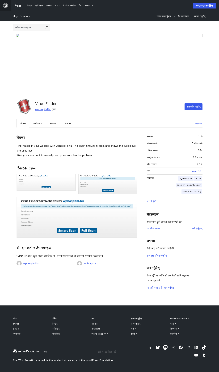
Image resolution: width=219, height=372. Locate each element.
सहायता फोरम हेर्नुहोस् (157, 255)
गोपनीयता (16, 333)
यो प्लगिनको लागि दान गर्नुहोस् (160, 287)
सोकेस (54, 318)
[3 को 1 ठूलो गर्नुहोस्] (71, 178)
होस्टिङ (16, 328)
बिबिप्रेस (175, 328)
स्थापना (53, 123)
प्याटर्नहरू (56, 333)
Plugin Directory (21, 16)
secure (197, 178)
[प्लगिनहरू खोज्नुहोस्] (47, 27)
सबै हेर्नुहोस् (197, 228)
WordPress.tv (99, 333)
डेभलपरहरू (95, 328)
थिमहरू (55, 323)
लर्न (92, 318)
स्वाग (134, 333)
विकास (68, 123)
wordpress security (191, 191)
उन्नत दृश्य (151, 200)
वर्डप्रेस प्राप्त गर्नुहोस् (204, 5)
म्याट (173, 323)
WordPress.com (180, 318)
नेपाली (45, 351)
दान (133, 328)
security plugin (194, 185)
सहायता (198, 123)
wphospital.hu (43, 109)
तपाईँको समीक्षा (153, 228)
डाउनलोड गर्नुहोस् (193, 106)
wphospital (90, 263)
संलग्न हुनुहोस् (136, 318)
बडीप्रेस (174, 333)
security (181, 185)
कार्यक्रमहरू (136, 323)
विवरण (23, 123)
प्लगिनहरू (56, 328)
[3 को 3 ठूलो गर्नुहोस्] (133, 201)
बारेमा (15, 318)
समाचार (16, 323)
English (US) (196, 171)
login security (185, 178)
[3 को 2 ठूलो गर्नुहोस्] (133, 178)
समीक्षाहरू (37, 123)
